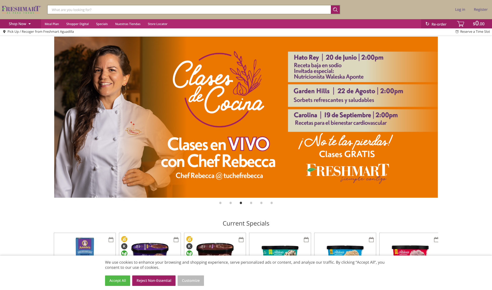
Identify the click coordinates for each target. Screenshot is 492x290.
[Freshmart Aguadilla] (21, 9)
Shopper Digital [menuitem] (77, 24)
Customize (191, 280)
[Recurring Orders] (111, 240)
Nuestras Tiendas (127, 24)
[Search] (335, 9)
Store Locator (158, 24)
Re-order (439, 24)
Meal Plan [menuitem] (52, 24)
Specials (102, 24)
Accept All (117, 280)
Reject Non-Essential (154, 280)
